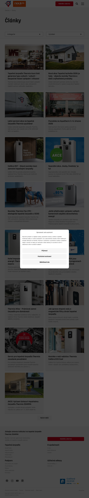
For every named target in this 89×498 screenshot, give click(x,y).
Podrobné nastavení (44, 256)
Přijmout (44, 251)
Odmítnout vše (44, 262)
